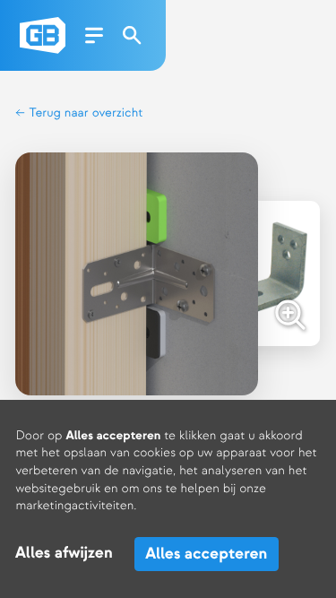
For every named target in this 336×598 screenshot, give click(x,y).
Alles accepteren (206, 553)
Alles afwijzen (64, 553)
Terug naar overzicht (84, 113)
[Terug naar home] (42, 35)
